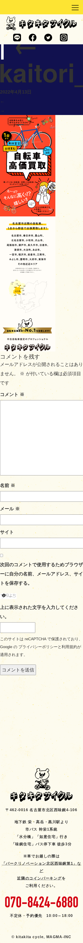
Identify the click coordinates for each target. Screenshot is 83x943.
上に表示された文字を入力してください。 (39, 612)
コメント (12, 394)
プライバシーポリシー (38, 647)
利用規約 (69, 647)
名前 (7, 485)
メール (10, 508)
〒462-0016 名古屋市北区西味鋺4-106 (41, 810)
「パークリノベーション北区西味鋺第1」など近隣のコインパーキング (41, 870)
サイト (7, 532)
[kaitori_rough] (27, 233)
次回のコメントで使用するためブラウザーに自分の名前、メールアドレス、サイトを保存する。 (41, 574)
